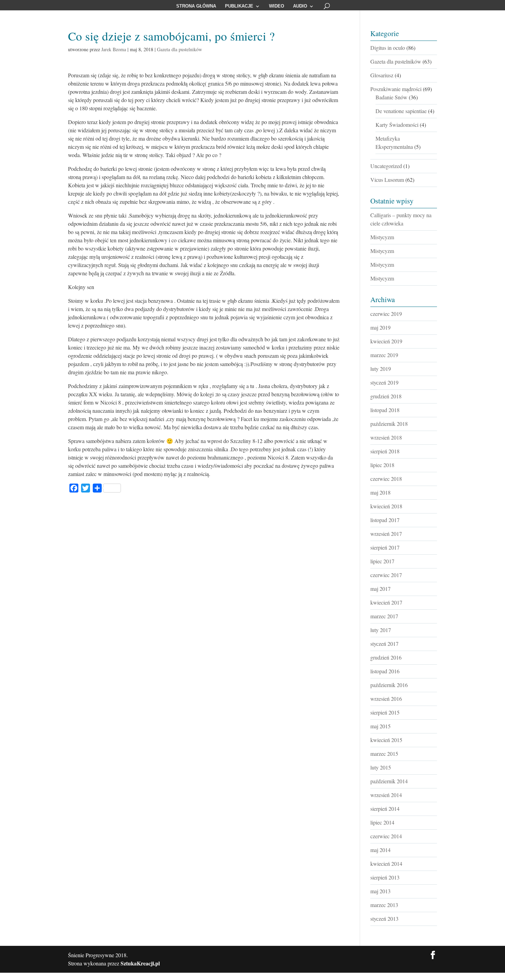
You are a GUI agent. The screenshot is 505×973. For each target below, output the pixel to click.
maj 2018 (380, 492)
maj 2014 (380, 849)
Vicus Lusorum (387, 179)
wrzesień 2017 (386, 533)
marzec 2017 (384, 616)
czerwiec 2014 (386, 836)
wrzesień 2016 (386, 698)
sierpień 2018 (385, 451)
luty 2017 (380, 629)
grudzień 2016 (386, 657)
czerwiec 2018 (386, 478)
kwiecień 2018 (386, 506)
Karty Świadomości (396, 124)
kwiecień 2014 (386, 863)
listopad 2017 (385, 519)
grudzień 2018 (386, 396)
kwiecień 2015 (386, 739)
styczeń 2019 (384, 382)
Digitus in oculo (387, 47)
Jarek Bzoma (113, 49)
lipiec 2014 (382, 822)
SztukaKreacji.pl (140, 963)
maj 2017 (380, 588)
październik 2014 (389, 781)
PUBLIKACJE (239, 6)
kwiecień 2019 (386, 341)
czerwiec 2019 (386, 313)
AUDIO (300, 6)
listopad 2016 (385, 671)
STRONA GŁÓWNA (196, 6)
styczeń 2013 (384, 918)
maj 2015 (380, 726)
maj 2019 (380, 327)
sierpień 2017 (385, 547)
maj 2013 (380, 891)
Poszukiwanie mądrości (396, 88)
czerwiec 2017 (386, 574)
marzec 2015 (384, 753)
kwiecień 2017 (386, 602)
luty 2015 (380, 767)
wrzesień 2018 (386, 437)
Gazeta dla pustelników (179, 49)
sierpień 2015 (385, 712)
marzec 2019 (384, 354)
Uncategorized (386, 165)
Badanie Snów (391, 97)
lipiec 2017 (382, 561)
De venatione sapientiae (401, 110)
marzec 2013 (384, 904)
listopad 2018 (385, 409)
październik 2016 (389, 684)
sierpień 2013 (385, 877)
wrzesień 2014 (386, 794)
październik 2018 (389, 423)
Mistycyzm (382, 237)
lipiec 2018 (382, 464)
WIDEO (276, 6)
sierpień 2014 (385, 808)
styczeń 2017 (384, 643)
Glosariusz (381, 75)
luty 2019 (380, 368)
